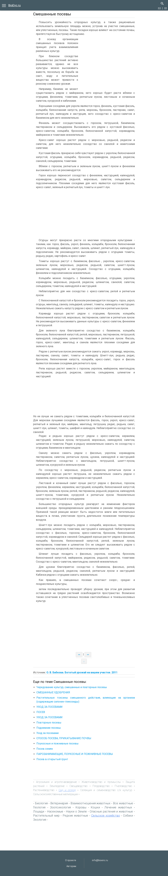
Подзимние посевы (48, 727)
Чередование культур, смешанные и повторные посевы (71, 687)
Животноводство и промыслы (101, 782)
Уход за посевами (47, 733)
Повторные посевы (48, 722)
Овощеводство (78, 786)
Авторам (71, 866)
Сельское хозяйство (105, 815)
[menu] (4, 5)
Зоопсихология (60, 807)
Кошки (95, 807)
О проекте (70, 860)
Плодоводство (101, 786)
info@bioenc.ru (100, 860)
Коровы (80, 807)
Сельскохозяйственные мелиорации (55, 794)
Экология (39, 819)
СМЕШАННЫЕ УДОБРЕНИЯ (53, 692)
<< (159, 7)
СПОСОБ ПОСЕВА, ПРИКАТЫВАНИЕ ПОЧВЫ (63, 738)
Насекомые (55, 811)
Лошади (38, 811)
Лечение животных (118, 807)
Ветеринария (59, 803)
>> (165, 7)
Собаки (128, 815)
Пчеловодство (123, 786)
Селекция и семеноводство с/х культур (106, 790)
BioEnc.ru (14, 5)
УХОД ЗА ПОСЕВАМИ (49, 706)
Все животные (123, 803)
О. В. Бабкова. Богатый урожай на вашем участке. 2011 (81, 672)
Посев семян (44, 748)
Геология (39, 807)
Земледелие (57, 786)
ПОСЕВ (40, 712)
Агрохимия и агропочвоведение (56, 782)
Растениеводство (43, 790)
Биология (41, 803)
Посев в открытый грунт (52, 759)
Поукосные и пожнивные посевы (57, 743)
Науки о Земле (76, 811)
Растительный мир (46, 815)
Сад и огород (67, 790)
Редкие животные (75, 815)
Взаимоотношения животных (91, 803)
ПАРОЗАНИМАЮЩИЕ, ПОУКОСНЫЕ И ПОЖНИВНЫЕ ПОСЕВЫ (74, 754)
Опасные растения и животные (111, 811)
